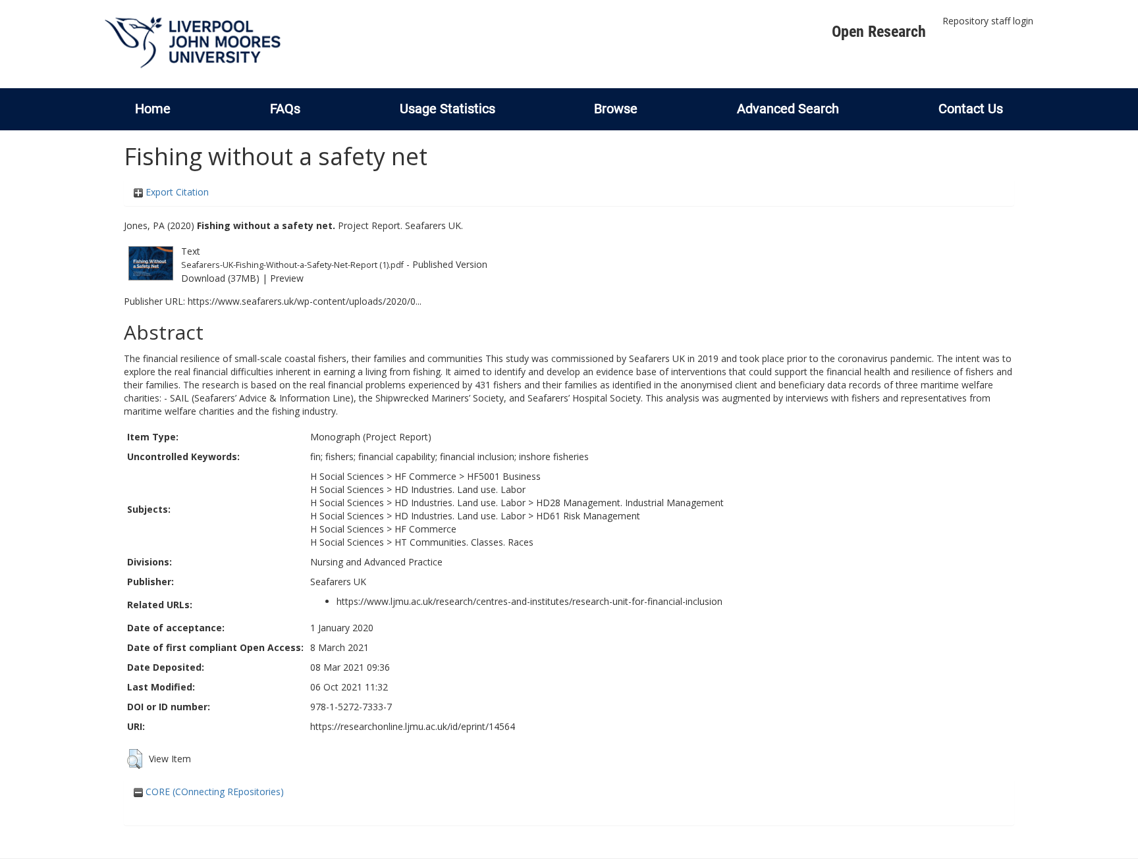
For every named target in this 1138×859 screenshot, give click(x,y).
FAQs (285, 109)
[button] (134, 759)
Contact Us (970, 109)
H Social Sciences (347, 476)
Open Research (879, 31)
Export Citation (176, 192)
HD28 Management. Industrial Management (630, 502)
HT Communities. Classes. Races (463, 542)
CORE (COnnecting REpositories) (213, 791)
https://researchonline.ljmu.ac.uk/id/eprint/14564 (412, 726)
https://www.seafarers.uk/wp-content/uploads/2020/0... (304, 301)
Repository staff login (987, 20)
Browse (615, 109)
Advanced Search (788, 109)
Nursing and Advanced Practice (376, 562)
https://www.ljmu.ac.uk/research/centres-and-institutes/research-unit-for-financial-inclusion (529, 601)
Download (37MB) (220, 278)
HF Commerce (425, 476)
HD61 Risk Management (588, 515)
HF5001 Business (504, 476)
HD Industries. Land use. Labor (460, 489)
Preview (287, 278)
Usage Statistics (447, 109)
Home (153, 109)
